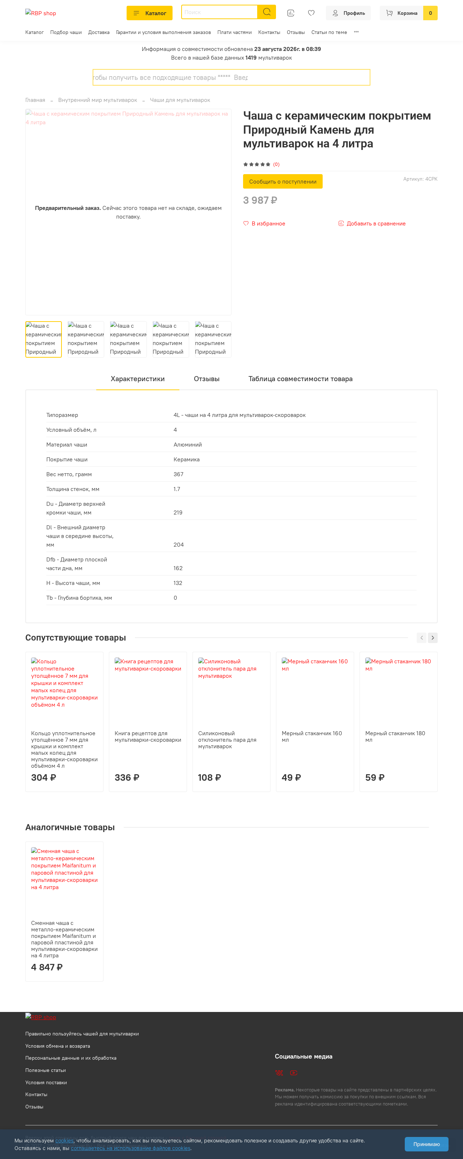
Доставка (99, 32)
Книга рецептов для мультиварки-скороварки (148, 736)
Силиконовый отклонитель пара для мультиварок (227, 739)
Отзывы (296, 32)
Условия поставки (46, 1082)
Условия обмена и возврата (57, 1046)
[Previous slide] (37, 212)
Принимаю (426, 1144)
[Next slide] (220, 212)
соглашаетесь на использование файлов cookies (130, 1148)
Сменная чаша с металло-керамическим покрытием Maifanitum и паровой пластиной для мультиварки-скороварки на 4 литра (64, 939)
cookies (64, 1140)
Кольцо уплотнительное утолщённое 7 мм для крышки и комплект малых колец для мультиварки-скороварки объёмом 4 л (64, 749)
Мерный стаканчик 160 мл (312, 736)
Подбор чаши (66, 32)
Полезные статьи (45, 1070)
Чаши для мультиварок (180, 99)
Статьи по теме (329, 32)
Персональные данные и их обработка (70, 1058)
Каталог (155, 13)
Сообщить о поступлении (283, 181)
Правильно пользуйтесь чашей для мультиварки (82, 1033)
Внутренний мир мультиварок (97, 99)
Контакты (269, 32)
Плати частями (234, 32)
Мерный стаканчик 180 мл (395, 736)
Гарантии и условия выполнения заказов (163, 32)
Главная (35, 99)
